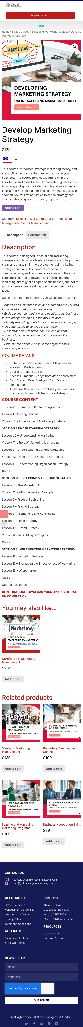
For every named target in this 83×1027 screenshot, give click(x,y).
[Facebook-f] (34, 1023)
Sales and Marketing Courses (50, 31)
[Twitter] (26, 1023)
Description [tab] (15, 235)
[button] (41, 25)
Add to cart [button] (13, 679)
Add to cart (13, 208)
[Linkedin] (56, 1023)
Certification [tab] (37, 235)
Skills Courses (20, 31)
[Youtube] (41, 1023)
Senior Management (35, 223)
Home (5, 31)
